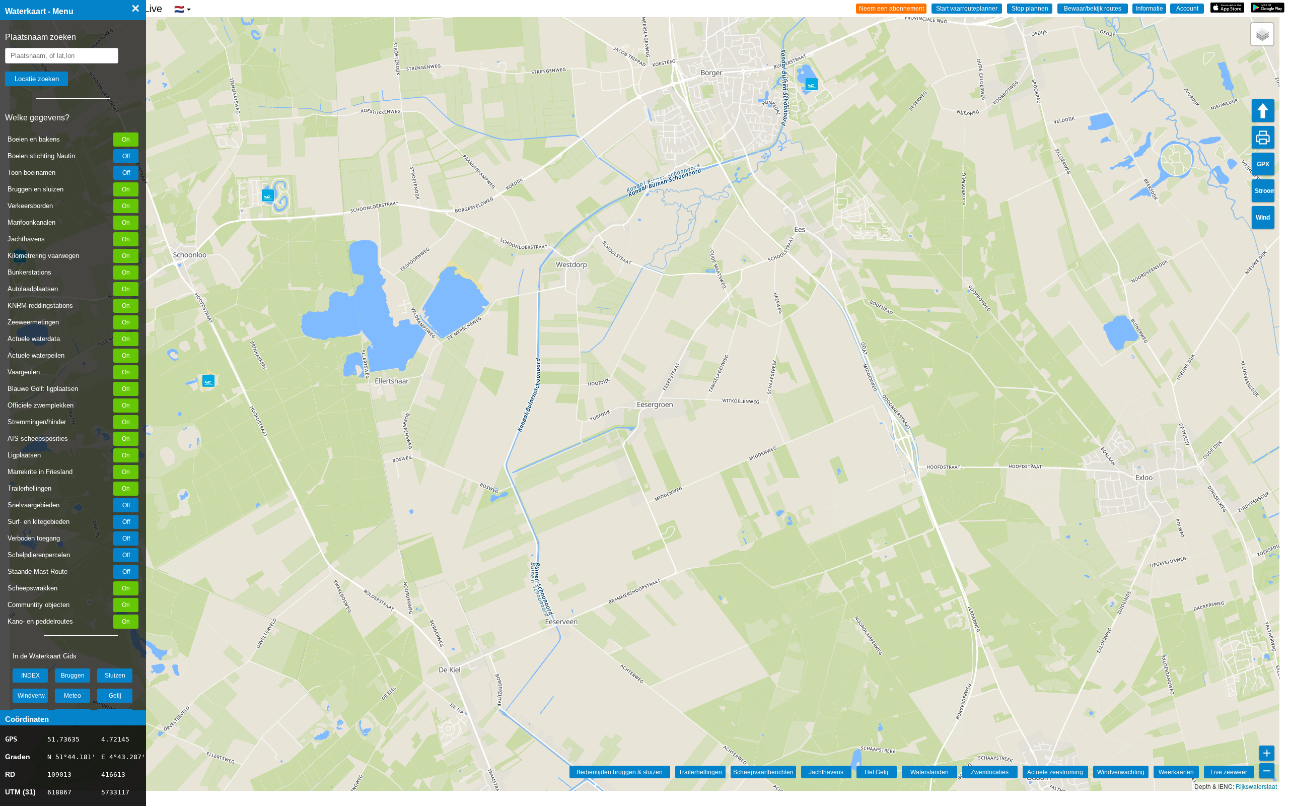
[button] (1262, 34)
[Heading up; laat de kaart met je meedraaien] (1263, 110)
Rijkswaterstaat (1256, 786)
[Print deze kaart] (1263, 137)
